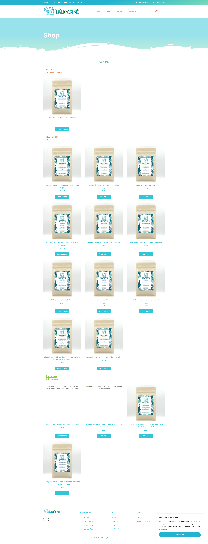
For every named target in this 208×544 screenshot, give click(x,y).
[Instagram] (52, 519)
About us (107, 12)
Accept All (180, 535)
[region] (180, 527)
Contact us (132, 12)
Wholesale (119, 12)
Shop (98, 12)
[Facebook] (46, 519)
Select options (62, 129)
